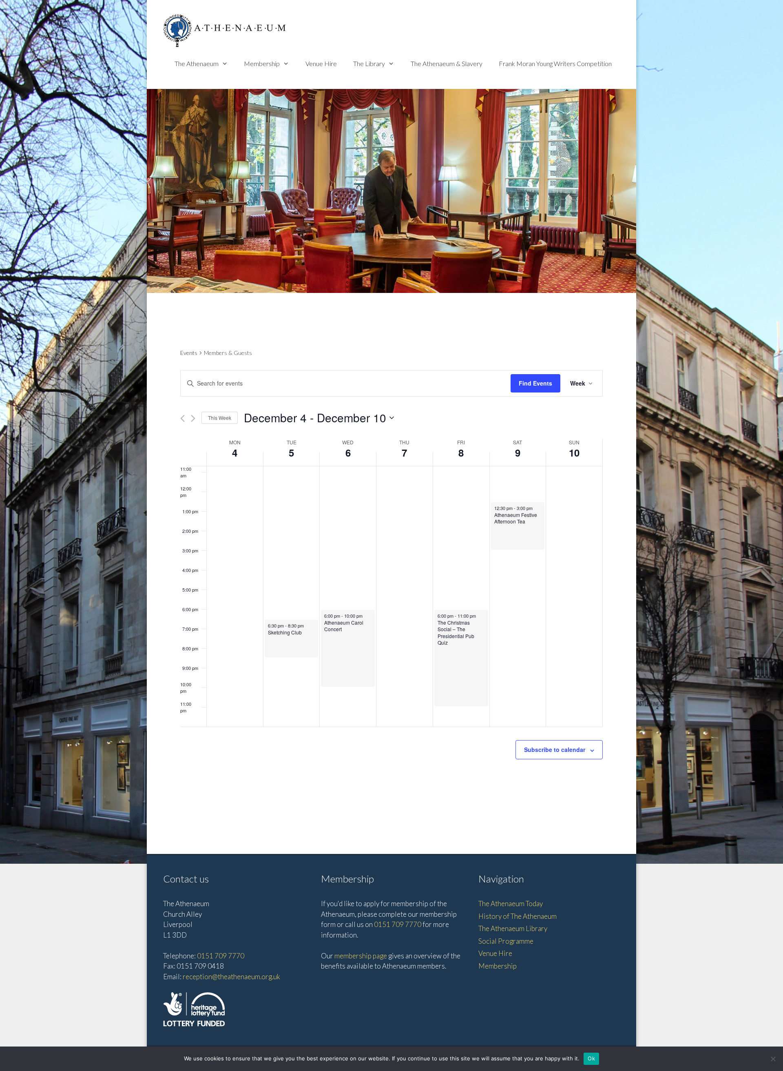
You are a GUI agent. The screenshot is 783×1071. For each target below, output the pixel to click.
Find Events (535, 383)
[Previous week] (182, 418)
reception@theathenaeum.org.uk (231, 976)
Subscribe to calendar (554, 749)
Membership (262, 63)
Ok (591, 1058)
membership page (360, 955)
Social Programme (505, 941)
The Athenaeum (197, 63)
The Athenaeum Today (510, 903)
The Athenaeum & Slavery (446, 63)
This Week (219, 417)
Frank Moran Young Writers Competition (555, 63)
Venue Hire (321, 63)
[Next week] (193, 418)
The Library (369, 63)
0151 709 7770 (220, 955)
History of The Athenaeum (517, 916)
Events (188, 352)
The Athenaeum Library (512, 928)
